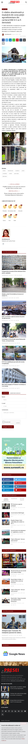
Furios (4, 220)
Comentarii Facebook (15, 393)
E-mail (3, 403)
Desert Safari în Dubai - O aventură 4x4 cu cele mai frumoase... (17, 581)
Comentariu (5, 409)
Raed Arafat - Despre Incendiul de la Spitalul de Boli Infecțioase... (18, 600)
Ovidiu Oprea (13, 525)
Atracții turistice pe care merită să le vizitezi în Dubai (18, 571)
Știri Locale (4, 9)
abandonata (10, 170)
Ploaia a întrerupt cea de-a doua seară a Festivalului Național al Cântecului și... (14, 194)
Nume (3, 397)
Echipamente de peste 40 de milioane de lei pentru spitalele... (13, 272)
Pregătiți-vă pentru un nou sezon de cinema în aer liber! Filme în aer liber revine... (14, 187)
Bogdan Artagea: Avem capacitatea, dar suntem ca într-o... (17, 522)
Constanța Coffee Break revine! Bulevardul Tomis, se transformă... (13, 340)
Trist (9, 220)
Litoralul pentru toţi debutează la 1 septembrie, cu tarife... (18, 531)
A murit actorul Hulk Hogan (17, 512)
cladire (4, 170)
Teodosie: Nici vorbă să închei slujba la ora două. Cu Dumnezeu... (18, 694)
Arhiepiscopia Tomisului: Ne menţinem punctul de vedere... (12, 632)
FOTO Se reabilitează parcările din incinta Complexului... (13, 362)
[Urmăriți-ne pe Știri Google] (14, 653)
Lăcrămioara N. (8, 34)
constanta (5, 173)
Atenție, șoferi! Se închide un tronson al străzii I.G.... (12, 294)
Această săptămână (5, 499)
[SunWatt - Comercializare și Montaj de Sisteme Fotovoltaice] (14, 453)
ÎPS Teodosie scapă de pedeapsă (16, 505)
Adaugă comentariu (8, 427)
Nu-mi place (10, 211)
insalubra (17, 170)
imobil (10, 173)
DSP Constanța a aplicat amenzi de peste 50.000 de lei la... (13, 317)
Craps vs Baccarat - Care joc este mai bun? (18, 540)
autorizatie (16, 173)
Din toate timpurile (22, 499)
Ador (15, 211)
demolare (5, 176)
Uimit (15, 220)
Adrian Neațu (5, 566)
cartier (23, 170)
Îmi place (5, 211)
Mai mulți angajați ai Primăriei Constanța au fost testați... (14, 385)
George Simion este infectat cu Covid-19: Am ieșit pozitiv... (17, 701)
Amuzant (20, 211)
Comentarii (5, 393)
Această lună (14, 498)
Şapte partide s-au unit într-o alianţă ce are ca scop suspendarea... (18, 687)
